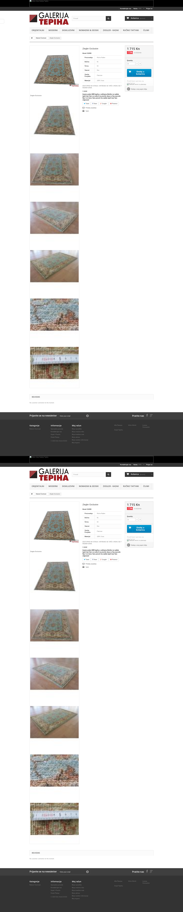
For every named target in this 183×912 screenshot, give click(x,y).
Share (95, 103)
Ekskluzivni (68, 30)
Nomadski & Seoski (89, 30)
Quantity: (130, 60)
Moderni (53, 30)
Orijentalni (38, 30)
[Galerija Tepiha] (49, 18)
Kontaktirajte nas (125, 8)
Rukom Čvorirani (41, 38)
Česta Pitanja (55, 437)
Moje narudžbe (77, 429)
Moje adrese (76, 437)
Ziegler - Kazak (111, 30)
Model (84, 53)
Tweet (87, 103)
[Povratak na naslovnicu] (32, 38)
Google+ (104, 103)
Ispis (87, 111)
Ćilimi (146, 30)
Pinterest (114, 103)
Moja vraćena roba (78, 431)
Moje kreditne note (78, 434)
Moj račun (76, 425)
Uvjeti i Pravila (55, 434)
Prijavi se (149, 8)
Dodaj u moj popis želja (139, 89)
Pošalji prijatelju (91, 108)
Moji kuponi (76, 442)
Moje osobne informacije (80, 440)
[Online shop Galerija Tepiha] (91, 3)
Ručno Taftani (131, 30)
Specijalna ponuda (57, 429)
